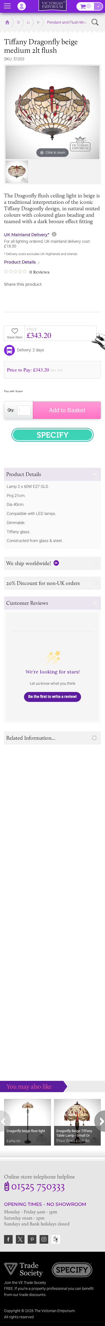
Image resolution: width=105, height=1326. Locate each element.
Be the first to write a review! (52, 696)
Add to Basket (67, 410)
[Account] (24, 6)
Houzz (55, 1239)
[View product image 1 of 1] (17, 172)
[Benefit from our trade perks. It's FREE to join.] (23, 1269)
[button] (52, 474)
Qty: (11, 410)
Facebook (8, 1239)
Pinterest (32, 1239)
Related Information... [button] (30, 738)
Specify (72, 1270)
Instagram (44, 1239)
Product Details (20, 262)
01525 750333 (38, 1187)
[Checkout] (98, 6)
